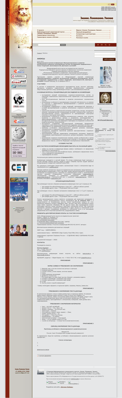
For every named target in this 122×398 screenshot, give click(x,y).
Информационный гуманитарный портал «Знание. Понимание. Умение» (50, 32)
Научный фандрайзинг (83, 32)
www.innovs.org (56, 178)
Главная (39, 53)
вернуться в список (43, 349)
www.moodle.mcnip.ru (43, 255)
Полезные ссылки (82, 37)
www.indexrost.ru (81, 177)
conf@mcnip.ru (53, 167)
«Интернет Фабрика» (67, 387)
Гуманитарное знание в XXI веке (47, 37)
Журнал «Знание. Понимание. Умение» (89, 30)
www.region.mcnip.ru (44, 177)
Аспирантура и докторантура (85, 34)
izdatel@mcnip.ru (86, 257)
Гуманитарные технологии (46, 35)
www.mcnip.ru (87, 253)
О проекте (40, 30)
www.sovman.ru (88, 174)
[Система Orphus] (18, 157)
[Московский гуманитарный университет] (40, 374)
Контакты (79, 36)
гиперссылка (75, 379)
